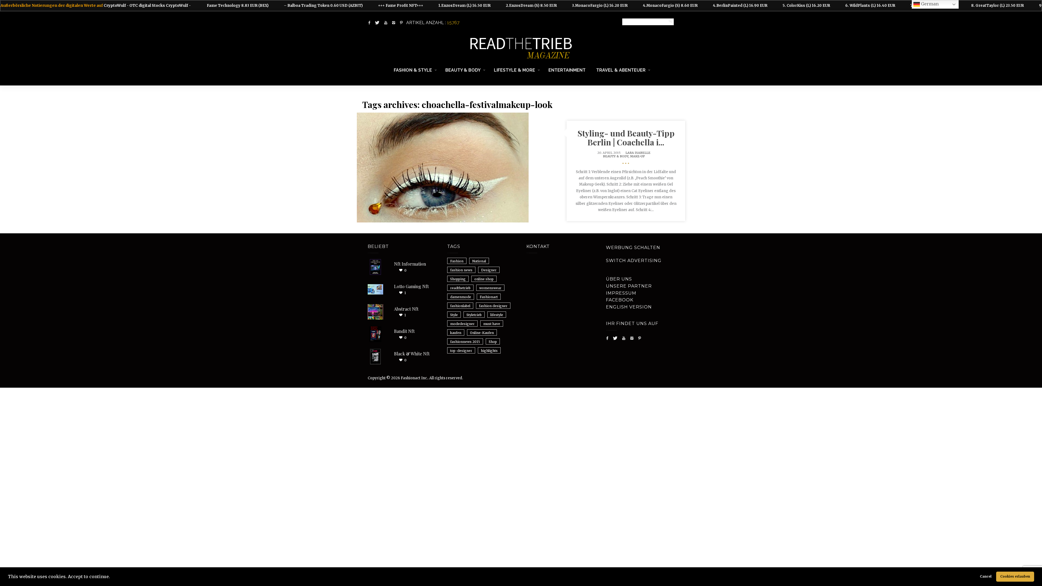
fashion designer (493, 306)
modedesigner (462, 324)
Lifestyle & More (514, 70)
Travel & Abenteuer (621, 70)
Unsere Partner (629, 286)
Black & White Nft (412, 353)
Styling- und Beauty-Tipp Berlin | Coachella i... (626, 138)
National (479, 261)
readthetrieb (460, 288)
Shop (493, 342)
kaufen (455, 333)
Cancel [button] (986, 576)
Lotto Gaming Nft (411, 286)
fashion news (461, 270)
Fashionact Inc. (414, 378)
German (929, 4)
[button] (112, 577)
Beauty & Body (463, 70)
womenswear (490, 288)
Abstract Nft (406, 309)
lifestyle (496, 315)
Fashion (456, 261)
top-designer (461, 351)
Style (454, 315)
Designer (489, 270)
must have (491, 324)
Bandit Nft (404, 331)
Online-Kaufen (482, 333)
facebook (619, 299)
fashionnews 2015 (465, 342)
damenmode (460, 297)
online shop (484, 279)
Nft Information (410, 264)
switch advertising (634, 260)
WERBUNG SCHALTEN (633, 247)
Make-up (637, 156)
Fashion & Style (413, 70)
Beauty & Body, (616, 156)
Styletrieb (474, 315)
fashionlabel (460, 306)
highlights (489, 351)
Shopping (458, 279)
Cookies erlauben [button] (1015, 576)
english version (629, 307)
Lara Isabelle (637, 153)
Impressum (621, 293)
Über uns (619, 279)
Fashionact (489, 297)
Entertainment (567, 70)
